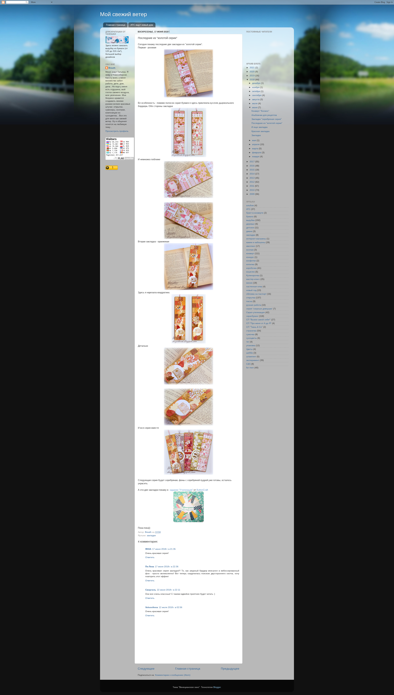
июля (255, 103)
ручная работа (253, 305)
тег (247, 342)
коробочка (251, 268)
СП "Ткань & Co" (254, 327)
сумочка (250, 334)
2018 (252, 79)
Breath (112, 68)
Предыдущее (230, 668)
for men (250, 368)
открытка (250, 297)
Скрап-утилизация (255, 312)
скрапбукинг (252, 316)
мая (254, 140)
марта (255, 148)
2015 (252, 170)
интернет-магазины (256, 239)
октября (256, 91)
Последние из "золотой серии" (266, 123)
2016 (252, 166)
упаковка (250, 345)
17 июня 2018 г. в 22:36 (166, 566)
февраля (257, 152)
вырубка (250, 220)
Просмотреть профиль (116, 131)
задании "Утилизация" (181, 490)
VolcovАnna (151, 607)
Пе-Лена (149, 566)
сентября (257, 95)
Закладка (256, 135)
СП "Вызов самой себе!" (258, 319)
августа (256, 99)
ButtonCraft (203, 490)
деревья (250, 224)
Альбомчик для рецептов (264, 115)
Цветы (249, 349)
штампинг (251, 356)
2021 (252, 67)
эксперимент (252, 360)
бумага (249, 216)
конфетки (251, 261)
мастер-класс (253, 279)
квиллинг (250, 246)
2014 (252, 174)
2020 (252, 71)
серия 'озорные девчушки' (259, 309)
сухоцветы (251, 338)
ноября (256, 87)
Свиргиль (150, 590)
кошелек (250, 272)
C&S (248, 364)
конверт (250, 253)
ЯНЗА (148, 549)
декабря (256, 83)
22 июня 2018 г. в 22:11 (168, 590)
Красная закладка (260, 131)
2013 (252, 178)
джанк (249, 231)
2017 (252, 161)
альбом (250, 205)
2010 (252, 190)
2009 (252, 194)
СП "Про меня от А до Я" (258, 323)
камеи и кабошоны (255, 242)
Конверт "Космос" (260, 111)
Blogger (217, 687)
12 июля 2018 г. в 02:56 (170, 607)
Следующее (146, 668)
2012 (252, 182)
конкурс (250, 257)
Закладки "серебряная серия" (266, 119)
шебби (249, 353)
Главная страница (115, 25)
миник (249, 283)
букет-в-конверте (254, 213)
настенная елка (254, 286)
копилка (250, 264)
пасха (249, 301)
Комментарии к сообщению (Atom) (172, 675)
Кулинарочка (252, 275)
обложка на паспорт (256, 294)
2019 (252, 75)
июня (255, 107)
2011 (252, 186)
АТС (248, 209)
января (256, 156)
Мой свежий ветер (123, 14)
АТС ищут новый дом (142, 25)
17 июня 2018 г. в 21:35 (164, 549)
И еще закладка (259, 127)
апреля (256, 144)
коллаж (249, 250)
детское (250, 227)
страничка (251, 331)
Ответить (149, 557)
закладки (151, 535)
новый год (251, 290)
